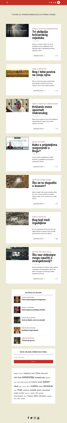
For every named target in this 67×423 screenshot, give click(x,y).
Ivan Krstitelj (20, 382)
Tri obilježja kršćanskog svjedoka (40, 34)
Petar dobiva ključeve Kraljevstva (34, 300)
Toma (25, 396)
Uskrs (36, 396)
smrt (36, 393)
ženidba (23, 398)
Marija (16, 386)
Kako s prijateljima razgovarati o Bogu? (44, 148)
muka (40, 386)
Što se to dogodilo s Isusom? (44, 184)
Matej (20, 386)
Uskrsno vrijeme (52, 28)
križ (30, 382)
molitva (34, 386)
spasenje (41, 393)
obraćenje (48, 386)
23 (56, 239)
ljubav (46, 381)
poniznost (26, 390)
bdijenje (16, 373)
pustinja (21, 393)
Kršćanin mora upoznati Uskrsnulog (42, 110)
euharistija (28, 377)
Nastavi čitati (38, 55)
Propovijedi (42, 28)
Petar (20, 390)
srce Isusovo (18, 396)
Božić (33, 373)
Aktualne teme (37, 252)
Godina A (35, 28)
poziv (39, 390)
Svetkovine (35, 180)
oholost (15, 390)
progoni (16, 393)
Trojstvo (30, 396)
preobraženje (46, 390)
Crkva (38, 373)
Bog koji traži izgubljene (41, 221)
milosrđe (24, 386)
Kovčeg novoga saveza (30, 330)
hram (15, 382)
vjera (15, 398)
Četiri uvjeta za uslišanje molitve (33, 310)
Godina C (35, 69)
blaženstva (21, 373)
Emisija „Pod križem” (38, 142)
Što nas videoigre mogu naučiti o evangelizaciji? (44, 258)
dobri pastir (44, 373)
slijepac (33, 393)
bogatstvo (27, 373)
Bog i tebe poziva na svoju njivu (43, 73)
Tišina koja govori (28, 340)
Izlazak (26, 382)
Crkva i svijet (46, 252)
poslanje (33, 390)
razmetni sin (27, 393)
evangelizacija (40, 377)
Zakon (18, 398)
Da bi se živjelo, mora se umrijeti (33, 320)
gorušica (48, 377)
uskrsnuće (42, 396)
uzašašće (49, 396)
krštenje (34, 382)
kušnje (40, 382)
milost (28, 386)
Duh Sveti (17, 377)
